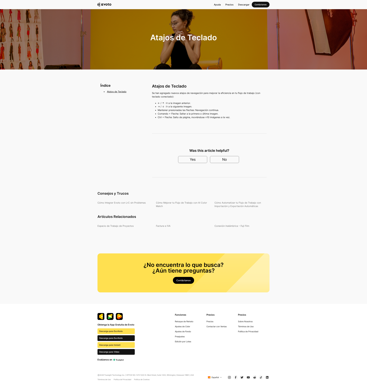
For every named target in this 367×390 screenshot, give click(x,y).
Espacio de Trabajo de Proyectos (115, 225)
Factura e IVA (163, 225)
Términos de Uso (104, 379)
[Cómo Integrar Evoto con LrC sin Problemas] (121, 202)
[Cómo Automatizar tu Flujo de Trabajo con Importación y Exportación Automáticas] (242, 204)
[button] (261, 4)
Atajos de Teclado (116, 91)
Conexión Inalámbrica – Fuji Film (231, 225)
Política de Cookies (142, 379)
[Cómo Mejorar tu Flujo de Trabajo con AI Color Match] (183, 204)
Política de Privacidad (122, 379)
